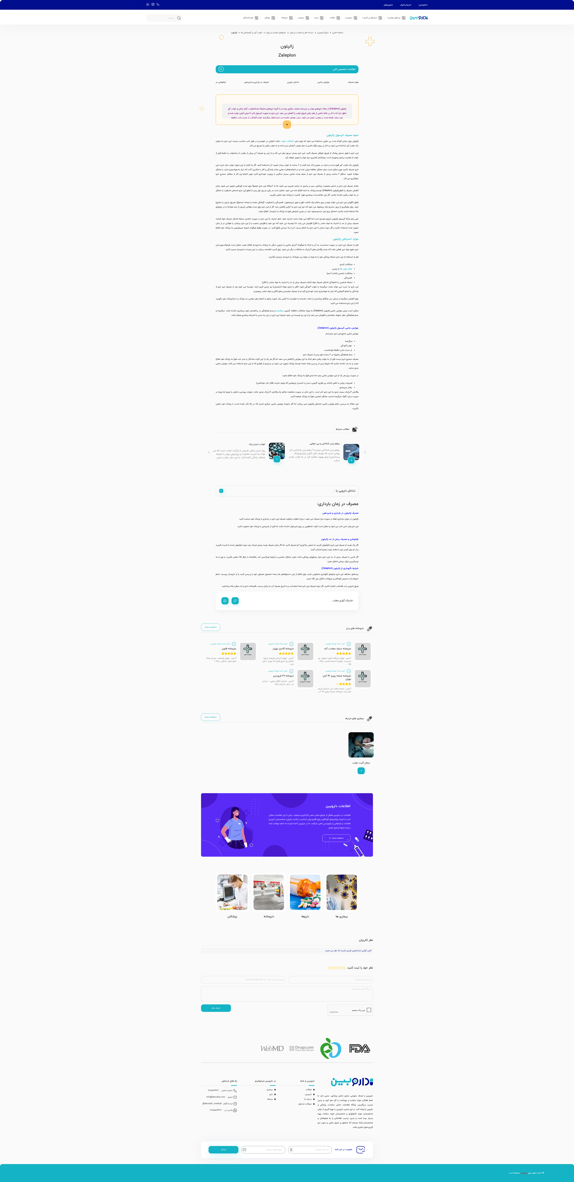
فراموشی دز (221, 82)
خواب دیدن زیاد (257, 444)
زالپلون (234, 32)
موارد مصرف (353, 82)
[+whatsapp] (225, 600)
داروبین (308, 1094)
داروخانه (269, 916)
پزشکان (232, 916)
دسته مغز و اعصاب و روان (301, 32)
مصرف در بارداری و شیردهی (256, 82)
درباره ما (308, 1099)
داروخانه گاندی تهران (283, 648)
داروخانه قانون (229, 648)
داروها (305, 916)
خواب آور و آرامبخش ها (251, 32)
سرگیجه (279, 310)
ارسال (223, 1149)
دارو (271, 1094)
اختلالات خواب (287, 141)
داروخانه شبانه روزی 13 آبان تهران (337, 677)
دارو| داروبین (323, 32)
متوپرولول (388, 4)
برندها (270, 1099)
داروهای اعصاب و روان (276, 32)
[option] (324, 452)
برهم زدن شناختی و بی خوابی (325, 443)
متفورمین (423, 4)
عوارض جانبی (323, 82)
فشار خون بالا (346, 269)
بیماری (270, 1089)
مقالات (309, 1089)
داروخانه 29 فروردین (283, 676)
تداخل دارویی (293, 82)
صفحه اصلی (337, 32)
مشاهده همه (210, 627)
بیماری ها (342, 916)
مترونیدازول (405, 4)
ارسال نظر (216, 1008)
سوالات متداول (305, 1104)
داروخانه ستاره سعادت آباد (337, 648)
